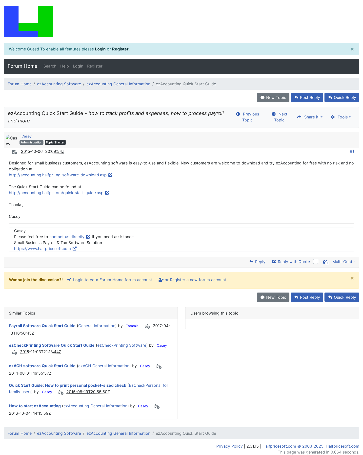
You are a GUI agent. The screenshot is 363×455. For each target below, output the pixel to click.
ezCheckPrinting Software (121, 345)
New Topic (275, 97)
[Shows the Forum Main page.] (181, 21)
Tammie (132, 326)
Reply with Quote (293, 261)
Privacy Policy (229, 446)
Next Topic (280, 117)
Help (64, 66)
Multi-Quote (343, 261)
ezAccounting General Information (118, 83)
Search (49, 66)
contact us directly (67, 236)
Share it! (311, 116)
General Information (96, 325)
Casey (26, 136)
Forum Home (23, 66)
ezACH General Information (103, 365)
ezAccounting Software (59, 83)
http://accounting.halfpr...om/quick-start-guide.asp (57, 192)
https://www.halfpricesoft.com (43, 248)
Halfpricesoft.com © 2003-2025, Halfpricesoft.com (310, 446)
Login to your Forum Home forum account (112, 279)
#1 (352, 151)
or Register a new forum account (194, 279)
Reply (259, 261)
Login (100, 48)
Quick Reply (344, 97)
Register (120, 48)
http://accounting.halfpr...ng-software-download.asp (58, 174)
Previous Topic (250, 117)
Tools (341, 116)
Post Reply (309, 97)
